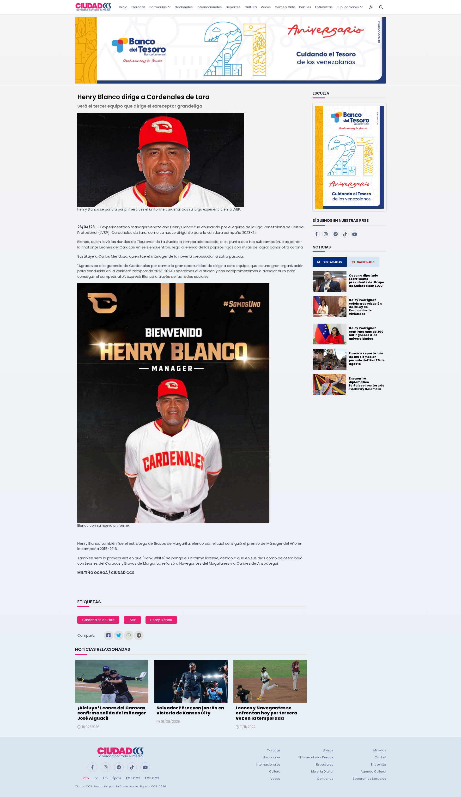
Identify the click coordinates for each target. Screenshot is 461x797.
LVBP (132, 619)
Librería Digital (322, 771)
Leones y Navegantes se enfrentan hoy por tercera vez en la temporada (266, 713)
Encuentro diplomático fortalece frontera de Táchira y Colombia (366, 383)
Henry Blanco (161, 619)
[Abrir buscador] (381, 7)
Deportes (233, 7)
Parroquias (158, 7)
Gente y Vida (285, 7)
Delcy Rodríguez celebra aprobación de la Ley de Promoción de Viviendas (365, 307)
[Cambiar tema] (371, 7)
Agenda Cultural (373, 771)
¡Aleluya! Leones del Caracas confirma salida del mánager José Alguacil (111, 713)
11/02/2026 (90, 727)
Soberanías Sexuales (369, 778)
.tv (95, 778)
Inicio (123, 7)
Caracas (138, 7)
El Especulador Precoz (315, 757)
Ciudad (380, 757)
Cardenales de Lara (98, 619)
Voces (266, 7)
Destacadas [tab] (332, 262)
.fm (105, 778)
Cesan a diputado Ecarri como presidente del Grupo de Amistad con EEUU (366, 280)
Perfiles (305, 7)
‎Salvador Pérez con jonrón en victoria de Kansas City (190, 710)
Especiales (324, 764)
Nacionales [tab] (366, 262)
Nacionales (184, 7)
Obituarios (325, 778)
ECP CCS (152, 778)
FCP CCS (133, 778)
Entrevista (378, 764)
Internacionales (209, 7)
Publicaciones (348, 7)
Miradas (379, 750)
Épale (116, 778)
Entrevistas (324, 7)
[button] (349, 157)
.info (85, 778)
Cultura (250, 7)
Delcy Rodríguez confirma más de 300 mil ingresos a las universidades (366, 333)
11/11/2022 (247, 727)
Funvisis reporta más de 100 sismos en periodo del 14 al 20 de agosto (367, 358)
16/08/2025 (170, 721)
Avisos (328, 750)
